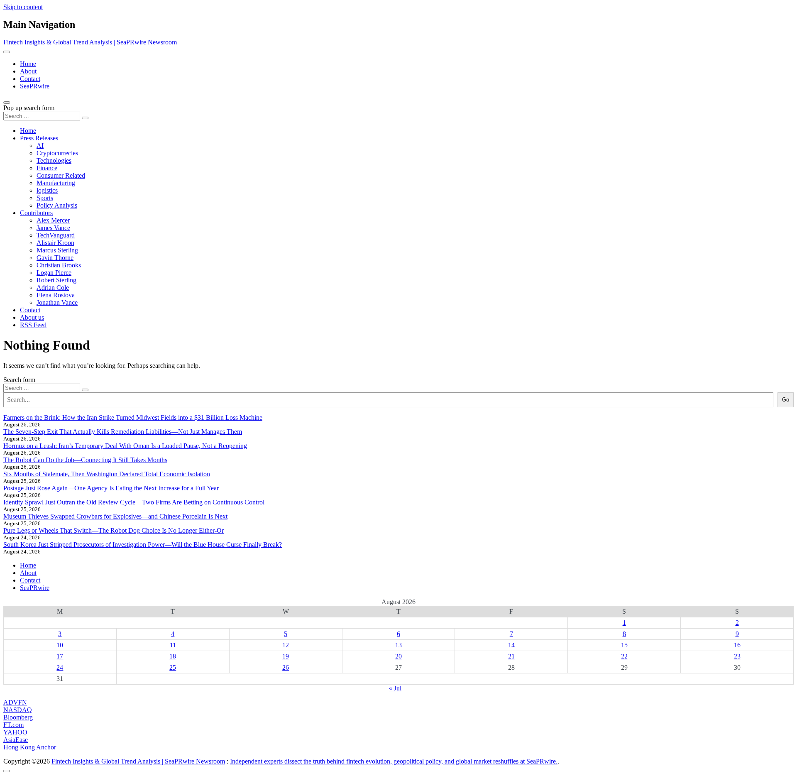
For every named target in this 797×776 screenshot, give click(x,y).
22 (624, 656)
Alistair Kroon (55, 242)
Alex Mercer (53, 220)
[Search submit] (85, 118)
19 (285, 656)
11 (173, 645)
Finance (47, 167)
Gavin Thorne (55, 257)
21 (511, 656)
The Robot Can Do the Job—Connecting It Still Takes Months (85, 459)
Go (785, 400)
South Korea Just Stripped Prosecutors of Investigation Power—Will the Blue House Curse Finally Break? (142, 544)
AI (40, 145)
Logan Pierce (54, 272)
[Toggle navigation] (6, 52)
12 (285, 645)
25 (172, 667)
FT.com (13, 724)
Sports (45, 197)
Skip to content (23, 6)
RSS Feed (33, 324)
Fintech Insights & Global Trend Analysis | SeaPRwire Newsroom (90, 42)
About (28, 71)
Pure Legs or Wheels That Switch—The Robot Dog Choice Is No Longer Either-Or (113, 530)
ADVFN (15, 702)
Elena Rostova (56, 295)
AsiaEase (15, 739)
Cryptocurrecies (57, 153)
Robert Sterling (56, 280)
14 (511, 645)
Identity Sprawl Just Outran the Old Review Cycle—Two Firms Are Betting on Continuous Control (133, 502)
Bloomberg (18, 717)
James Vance (53, 227)
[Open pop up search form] (6, 102)
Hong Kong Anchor (29, 747)
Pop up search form (28, 107)
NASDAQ (17, 709)
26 (285, 667)
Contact (30, 78)
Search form (19, 379)
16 (737, 645)
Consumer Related (61, 175)
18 (172, 656)
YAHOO (15, 732)
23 (737, 656)
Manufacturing (56, 182)
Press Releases (39, 138)
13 (398, 645)
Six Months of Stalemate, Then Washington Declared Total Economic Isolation (106, 473)
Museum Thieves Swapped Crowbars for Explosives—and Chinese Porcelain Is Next (115, 516)
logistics (47, 190)
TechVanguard (56, 235)
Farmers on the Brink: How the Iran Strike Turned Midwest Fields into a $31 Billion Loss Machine (132, 417)
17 (59, 656)
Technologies (54, 160)
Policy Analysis (57, 205)
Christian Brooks (59, 265)
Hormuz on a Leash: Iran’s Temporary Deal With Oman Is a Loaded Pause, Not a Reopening (125, 445)
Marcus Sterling (57, 250)
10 (59, 645)
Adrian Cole (53, 287)
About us (32, 317)
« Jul (395, 688)
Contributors (36, 212)
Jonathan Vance (57, 302)
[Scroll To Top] (6, 771)
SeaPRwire (34, 86)
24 (59, 667)
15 (624, 645)
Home (28, 63)
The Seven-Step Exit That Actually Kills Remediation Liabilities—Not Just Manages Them (122, 431)
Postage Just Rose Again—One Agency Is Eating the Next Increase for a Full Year (111, 488)
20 (398, 656)
